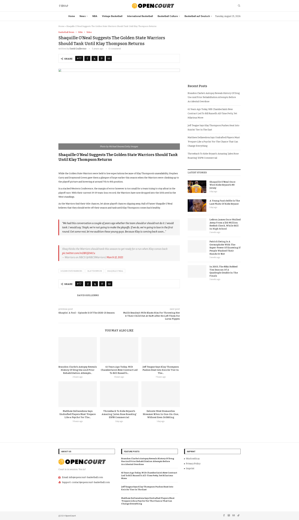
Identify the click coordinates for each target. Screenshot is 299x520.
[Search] (239, 6)
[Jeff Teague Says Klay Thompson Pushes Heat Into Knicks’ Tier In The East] (160, 350)
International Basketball (140, 16)
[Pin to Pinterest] (102, 58)
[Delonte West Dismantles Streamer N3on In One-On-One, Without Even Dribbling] (160, 394)
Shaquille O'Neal (115, 271)
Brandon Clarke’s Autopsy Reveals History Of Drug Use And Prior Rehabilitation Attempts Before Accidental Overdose (214, 97)
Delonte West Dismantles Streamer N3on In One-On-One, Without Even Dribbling (161, 414)
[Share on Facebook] (87, 58)
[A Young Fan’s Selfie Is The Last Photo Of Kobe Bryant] (197, 205)
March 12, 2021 (115, 257)
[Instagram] (62, 6)
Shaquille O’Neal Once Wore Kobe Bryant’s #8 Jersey (222, 185)
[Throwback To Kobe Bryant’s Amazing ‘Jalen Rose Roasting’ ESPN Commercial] (119, 394)
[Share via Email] (109, 58)
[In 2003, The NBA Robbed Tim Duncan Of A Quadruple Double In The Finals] (197, 271)
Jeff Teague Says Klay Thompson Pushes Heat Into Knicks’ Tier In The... (160, 370)
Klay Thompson (95, 271)
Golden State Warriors (71, 271)
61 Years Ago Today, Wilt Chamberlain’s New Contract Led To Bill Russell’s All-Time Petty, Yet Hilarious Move (212, 113)
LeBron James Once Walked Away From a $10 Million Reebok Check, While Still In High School (225, 224)
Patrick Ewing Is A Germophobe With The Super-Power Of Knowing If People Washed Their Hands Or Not (224, 247)
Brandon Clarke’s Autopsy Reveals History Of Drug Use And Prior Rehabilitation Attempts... (77, 370)
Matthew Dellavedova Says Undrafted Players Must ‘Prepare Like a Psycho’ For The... (77, 414)
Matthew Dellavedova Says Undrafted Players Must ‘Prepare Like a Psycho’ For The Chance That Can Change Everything (214, 141)
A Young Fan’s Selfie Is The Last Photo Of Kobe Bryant (224, 202)
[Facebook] (59, 6)
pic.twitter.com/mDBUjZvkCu (78, 253)
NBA (94, 16)
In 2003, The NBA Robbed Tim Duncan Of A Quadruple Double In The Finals (223, 271)
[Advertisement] (214, 53)
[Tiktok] (67, 6)
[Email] (64, 6)
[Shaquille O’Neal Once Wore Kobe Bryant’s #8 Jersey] (197, 186)
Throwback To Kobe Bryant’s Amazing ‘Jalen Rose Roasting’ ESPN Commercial (119, 414)
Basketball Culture (168, 16)
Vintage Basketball (112, 16)
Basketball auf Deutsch (197, 16)
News (83, 16)
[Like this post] (80, 58)
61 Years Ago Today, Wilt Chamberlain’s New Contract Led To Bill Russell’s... (119, 370)
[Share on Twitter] (94, 58)
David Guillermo (78, 48)
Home (71, 16)
